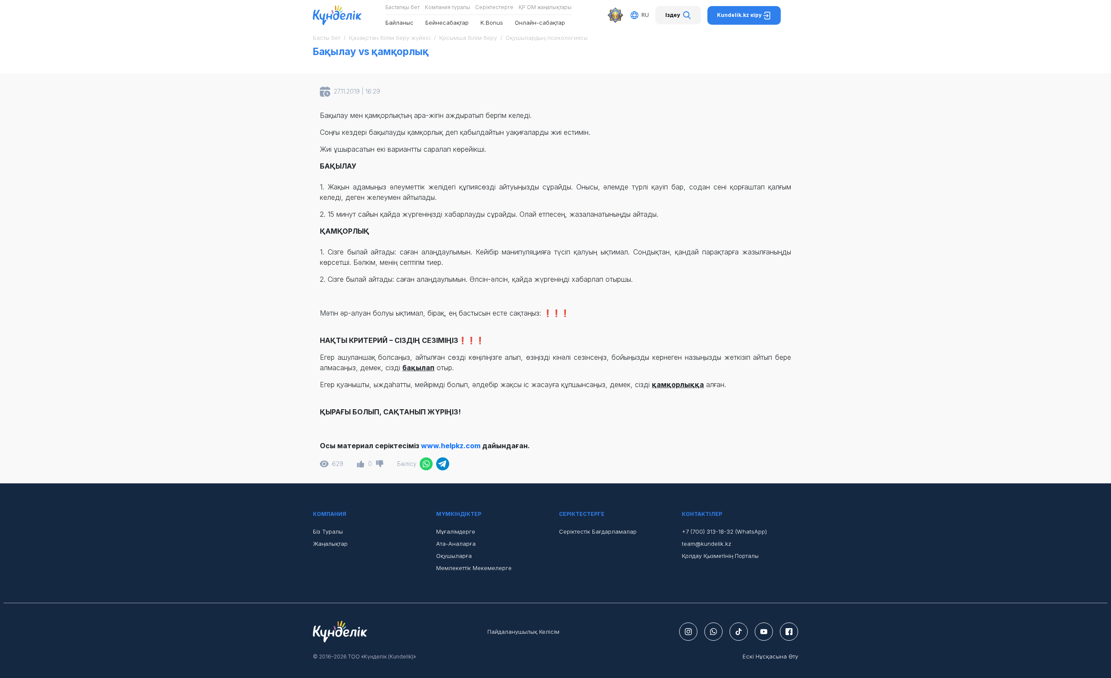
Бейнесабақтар (447, 22)
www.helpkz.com (450, 445)
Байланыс (399, 22)
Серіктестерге (494, 7)
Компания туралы (447, 7)
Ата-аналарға (456, 543)
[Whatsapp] (426, 463)
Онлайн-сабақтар (540, 22)
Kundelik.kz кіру (740, 15)
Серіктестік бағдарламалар (598, 531)
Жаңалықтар (330, 543)
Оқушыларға (454, 555)
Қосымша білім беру (468, 37)
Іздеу (672, 15)
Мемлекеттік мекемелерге (474, 567)
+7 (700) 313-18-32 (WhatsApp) (724, 531)
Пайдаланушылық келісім (523, 631)
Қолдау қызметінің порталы (720, 555)
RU (645, 14)
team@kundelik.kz (706, 543)
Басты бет (326, 37)
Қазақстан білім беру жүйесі (390, 37)
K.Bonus (491, 22)
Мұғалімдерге (455, 531)
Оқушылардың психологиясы (547, 37)
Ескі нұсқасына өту (770, 656)
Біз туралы (328, 531)
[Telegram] (442, 463)
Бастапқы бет (402, 7)
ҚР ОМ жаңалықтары (545, 7)
